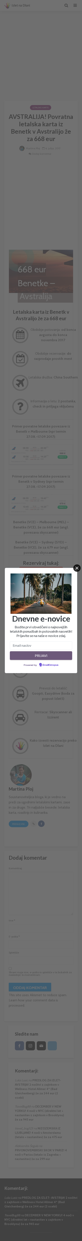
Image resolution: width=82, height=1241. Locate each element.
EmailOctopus (50, 665)
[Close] (77, 568)
